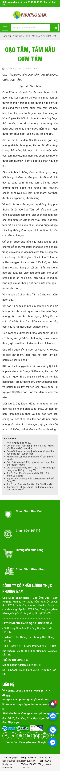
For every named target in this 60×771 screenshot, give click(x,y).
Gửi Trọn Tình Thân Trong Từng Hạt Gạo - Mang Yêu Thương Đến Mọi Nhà (30, 447)
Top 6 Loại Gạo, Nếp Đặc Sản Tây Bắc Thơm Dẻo (30, 484)
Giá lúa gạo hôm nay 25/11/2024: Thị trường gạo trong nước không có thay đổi (31, 469)
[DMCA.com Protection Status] (22, 727)
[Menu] (5, 28)
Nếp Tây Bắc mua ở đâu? (19, 442)
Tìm (54, 27)
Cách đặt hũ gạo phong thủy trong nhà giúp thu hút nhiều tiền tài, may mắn (30, 452)
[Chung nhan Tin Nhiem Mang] (36, 727)
